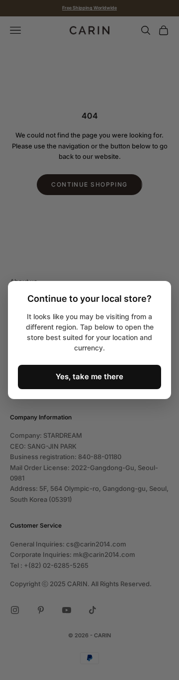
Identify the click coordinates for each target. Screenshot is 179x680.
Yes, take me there (89, 376)
